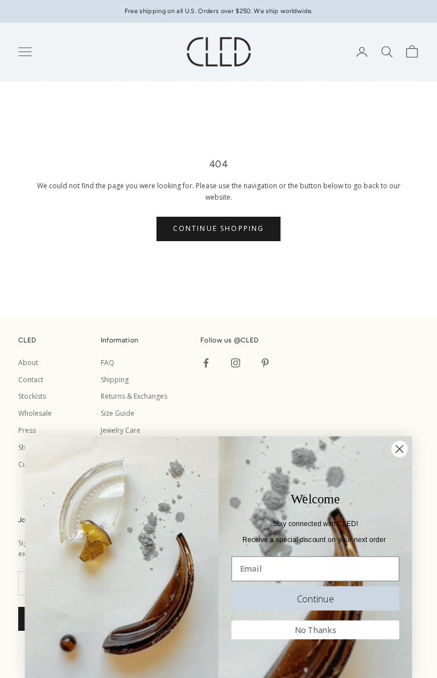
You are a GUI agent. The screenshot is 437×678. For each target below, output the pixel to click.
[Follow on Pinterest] (265, 363)
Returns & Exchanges (134, 396)
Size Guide (117, 413)
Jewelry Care (121, 430)
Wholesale (35, 413)
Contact (30, 380)
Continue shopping (219, 228)
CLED (249, 340)
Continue (315, 598)
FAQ (107, 362)
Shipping (115, 380)
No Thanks (315, 630)
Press (27, 430)
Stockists (32, 396)
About (28, 362)
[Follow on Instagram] (235, 363)
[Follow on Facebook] (206, 363)
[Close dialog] (400, 449)
